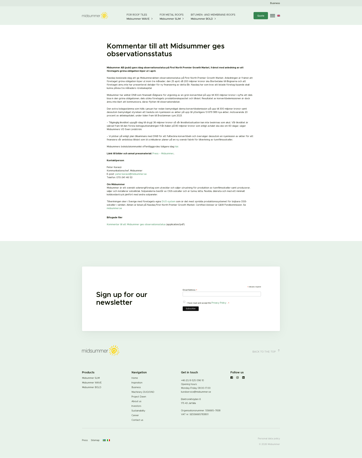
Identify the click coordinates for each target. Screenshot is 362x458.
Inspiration (137, 383)
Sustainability (138, 411)
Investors (136, 406)
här (176, 146)
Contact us (137, 420)
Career (135, 415)
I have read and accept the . (208, 303)
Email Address (190, 290)
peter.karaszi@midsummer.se (131, 174)
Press (85, 440)
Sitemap (95, 440)
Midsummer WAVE (92, 383)
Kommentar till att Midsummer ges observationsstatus (136, 224)
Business (275, 3)
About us (136, 401)
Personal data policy (269, 438)
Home (135, 378)
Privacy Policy (219, 303)
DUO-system (168, 201)
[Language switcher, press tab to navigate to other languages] (278, 15)
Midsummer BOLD (91, 387)
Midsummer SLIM (91, 378)
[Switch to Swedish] (104, 440)
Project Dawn (139, 397)
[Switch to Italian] (108, 440)
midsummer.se (114, 208)
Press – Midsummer (163, 153)
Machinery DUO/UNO (143, 392)
